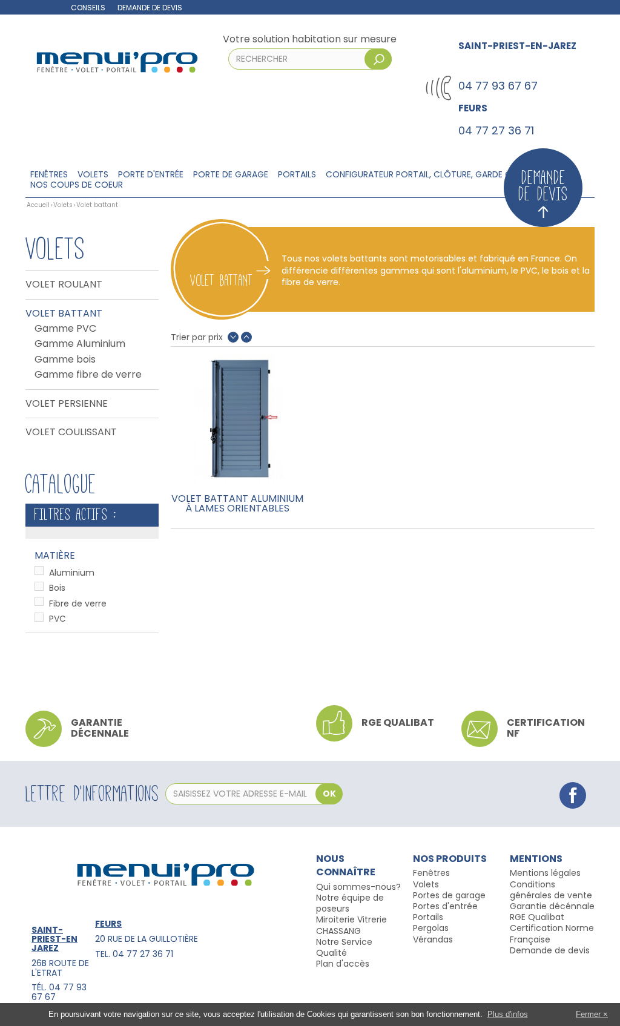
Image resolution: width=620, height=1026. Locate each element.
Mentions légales (545, 873)
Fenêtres (49, 174)
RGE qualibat (397, 722)
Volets (93, 174)
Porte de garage (230, 174)
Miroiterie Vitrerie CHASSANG (351, 924)
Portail (426, 917)
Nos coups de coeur (76, 185)
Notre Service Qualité (344, 947)
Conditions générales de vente (551, 889)
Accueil (38, 204)
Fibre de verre (78, 603)
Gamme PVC (65, 328)
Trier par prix (197, 337)
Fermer (588, 1014)
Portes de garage (449, 895)
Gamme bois (65, 359)
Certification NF (546, 727)
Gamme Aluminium (80, 343)
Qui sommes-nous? (358, 887)
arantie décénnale (555, 906)
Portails (297, 174)
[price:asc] (246, 337)
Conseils (88, 7)
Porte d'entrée (150, 174)
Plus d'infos (507, 1014)
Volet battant (63, 313)
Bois (57, 588)
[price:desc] (233, 337)
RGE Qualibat (537, 917)
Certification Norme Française (552, 933)
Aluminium (71, 573)
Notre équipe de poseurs (350, 903)
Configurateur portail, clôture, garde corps (429, 174)
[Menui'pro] (116, 61)
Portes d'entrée (445, 906)
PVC (57, 619)
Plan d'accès (342, 964)
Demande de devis (149, 7)
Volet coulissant (71, 432)
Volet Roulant (63, 284)
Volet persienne (66, 403)
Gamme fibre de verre (88, 374)
